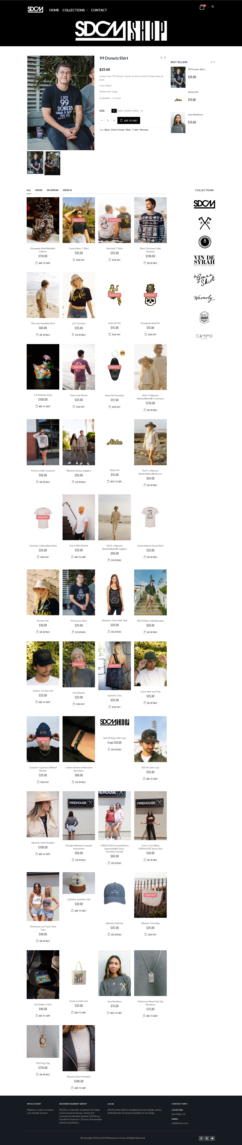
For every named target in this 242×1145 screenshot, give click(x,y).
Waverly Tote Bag (150, 923)
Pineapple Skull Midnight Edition (42, 250)
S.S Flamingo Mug (43, 394)
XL (142, 111)
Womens (144, 129)
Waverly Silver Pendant (79, 1076)
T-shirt (135, 129)
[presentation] (211, 62)
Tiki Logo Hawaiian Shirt (43, 323)
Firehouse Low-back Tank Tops (43, 928)
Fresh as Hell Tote (78, 1001)
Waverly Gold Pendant (42, 842)
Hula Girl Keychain (114, 395)
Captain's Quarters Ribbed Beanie (43, 769)
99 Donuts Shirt (113, 57)
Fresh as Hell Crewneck (43, 470)
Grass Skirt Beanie (78, 545)
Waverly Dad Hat (114, 923)
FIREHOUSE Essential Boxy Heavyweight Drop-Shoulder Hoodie (115, 848)
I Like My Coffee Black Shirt (43, 545)
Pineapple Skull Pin (150, 323)
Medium (128, 111)
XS (114, 111)
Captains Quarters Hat (79, 899)
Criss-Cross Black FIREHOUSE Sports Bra (150, 847)
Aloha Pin (193, 92)
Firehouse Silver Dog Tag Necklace (150, 1003)
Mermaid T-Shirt (114, 248)
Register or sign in (35, 1109)
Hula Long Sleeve (79, 395)
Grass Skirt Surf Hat (150, 691)
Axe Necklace (195, 114)
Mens (128, 129)
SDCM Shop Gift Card (114, 738)
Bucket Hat (43, 620)
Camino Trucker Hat (43, 690)
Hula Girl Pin (114, 323)
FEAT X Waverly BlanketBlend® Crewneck (150, 397)
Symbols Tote (115, 695)
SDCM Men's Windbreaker (150, 620)
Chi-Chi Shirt (78, 323)
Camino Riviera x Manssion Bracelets (78, 769)
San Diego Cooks (43, 1004)
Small (120, 111)
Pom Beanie (79, 692)
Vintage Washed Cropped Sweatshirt (78, 847)
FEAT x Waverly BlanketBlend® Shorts (150, 472)
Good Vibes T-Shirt (79, 248)
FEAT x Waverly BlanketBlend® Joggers (114, 547)
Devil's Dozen (117, 129)
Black (107, 129)
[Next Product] (165, 57)
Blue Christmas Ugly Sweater (150, 250)
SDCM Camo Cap (150, 767)
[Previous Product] (161, 57)
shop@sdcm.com (180, 1123)
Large (135, 111)
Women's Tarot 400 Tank (114, 620)
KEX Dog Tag (43, 1063)
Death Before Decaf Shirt (150, 545)
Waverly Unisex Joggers (79, 470)
